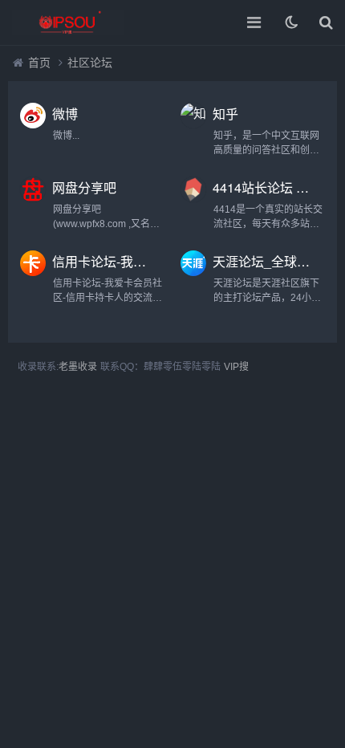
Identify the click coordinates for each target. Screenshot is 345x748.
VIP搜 (236, 366)
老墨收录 (78, 366)
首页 (39, 62)
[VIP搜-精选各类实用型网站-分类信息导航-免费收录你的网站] (68, 22)
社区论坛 (89, 62)
